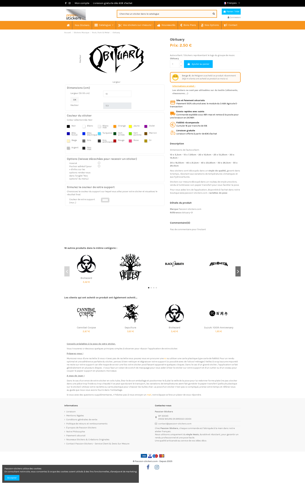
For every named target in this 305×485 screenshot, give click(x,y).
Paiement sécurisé (75, 435)
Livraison (71, 411)
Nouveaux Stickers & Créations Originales (87, 439)
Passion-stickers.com (190, 209)
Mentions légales (75, 415)
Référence (175, 212)
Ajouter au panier (200, 64)
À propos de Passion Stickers (81, 427)
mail (149, 394)
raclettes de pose (218, 193)
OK (74, 99)
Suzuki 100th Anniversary (218, 327)
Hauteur (74, 105)
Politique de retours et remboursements (87, 423)
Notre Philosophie (75, 431)
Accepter (12, 477)
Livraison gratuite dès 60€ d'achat (112, 3)
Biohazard (86, 277)
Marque (174, 209)
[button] (104, 25)
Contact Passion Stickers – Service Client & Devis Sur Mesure (97, 443)
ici (165, 358)
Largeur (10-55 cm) (80, 93)
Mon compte (82, 3)
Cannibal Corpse (86, 327)
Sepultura (130, 327)
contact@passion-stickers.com (174, 423)
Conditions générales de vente (81, 419)
